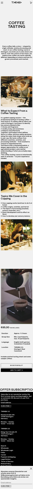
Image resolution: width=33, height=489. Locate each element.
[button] (31, 2)
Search (3, 446)
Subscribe (5, 406)
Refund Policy (6, 464)
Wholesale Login (7, 450)
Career (3, 455)
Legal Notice (5, 459)
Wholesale (5, 448)
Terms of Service (7, 461)
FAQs (3, 452)
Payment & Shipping (8, 457)
